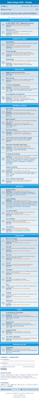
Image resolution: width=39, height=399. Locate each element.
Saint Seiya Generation (20, 350)
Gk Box (25, 172)
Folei (34, 157)
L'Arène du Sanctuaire (13, 85)
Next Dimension (11, 204)
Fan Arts (8, 247)
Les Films (16, 193)
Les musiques (10, 219)
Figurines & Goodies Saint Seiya (16, 144)
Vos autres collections (13, 337)
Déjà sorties (23, 114)
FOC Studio (18, 172)
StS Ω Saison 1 (32, 193)
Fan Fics (8, 255)
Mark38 (10, 386)
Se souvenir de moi (28, 366)
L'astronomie (27, 230)
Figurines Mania (16, 351)
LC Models (15, 160)
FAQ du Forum (10, 30)
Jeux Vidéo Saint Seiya (20, 149)
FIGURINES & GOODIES (19, 105)
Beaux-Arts (13, 90)
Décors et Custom (11, 239)
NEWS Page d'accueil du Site (15, 72)
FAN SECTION (19, 236)
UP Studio (27, 173)
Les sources (10, 227)
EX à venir (17, 124)
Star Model (31, 172)
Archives (17, 99)
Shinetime (30, 160)
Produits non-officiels (13, 154)
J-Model (32, 159)
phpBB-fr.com (22, 395)
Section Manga (10, 199)
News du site (10, 78)
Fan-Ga (8, 263)
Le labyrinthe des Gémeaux (25, 90)
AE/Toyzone (28, 157)
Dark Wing (17, 201)
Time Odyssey (26, 206)
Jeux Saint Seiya (19, 332)
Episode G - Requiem (32, 202)
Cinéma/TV (17, 324)
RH (25, 160)
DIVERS (19, 309)
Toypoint (29, 161)
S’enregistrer (13, 357)
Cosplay (8, 292)
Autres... (32, 324)
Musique (22, 325)
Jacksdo (26, 159)
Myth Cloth (9, 108)
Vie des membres (19, 64)
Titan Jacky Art (19, 173)
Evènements (10, 59)
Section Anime (10, 189)
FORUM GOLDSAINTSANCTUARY (19, 20)
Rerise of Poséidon (22, 204)
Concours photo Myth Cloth (22, 88)
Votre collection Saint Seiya (15, 179)
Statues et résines (11, 167)
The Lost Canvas (21, 194)
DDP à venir (18, 133)
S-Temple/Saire (21, 161)
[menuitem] (5, 6)
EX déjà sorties (26, 124)
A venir (16, 114)
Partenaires (9, 347)
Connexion (4, 357)
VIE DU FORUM (19, 69)
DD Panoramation (11, 130)
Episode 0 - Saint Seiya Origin (29, 201)
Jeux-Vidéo (25, 324)
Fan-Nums (9, 269)
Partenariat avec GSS (19, 344)
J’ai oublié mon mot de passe (8, 366)
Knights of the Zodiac (27, 192)
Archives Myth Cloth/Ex (18, 100)
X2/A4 (12, 174)
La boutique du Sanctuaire (14, 312)
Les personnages (11, 210)
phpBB (14, 393)
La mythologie (18, 230)
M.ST (21, 160)
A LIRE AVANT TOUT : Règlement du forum (20, 23)
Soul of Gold (23, 193)
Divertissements (11, 330)
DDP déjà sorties (27, 133)
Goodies (31, 148)
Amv (7, 284)
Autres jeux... (28, 332)
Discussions (10, 322)
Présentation (10, 42)
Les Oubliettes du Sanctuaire (15, 94)
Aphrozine (9, 300)
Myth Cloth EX (10, 119)
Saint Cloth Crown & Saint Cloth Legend (19, 138)
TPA (12, 173)
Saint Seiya (17, 192)
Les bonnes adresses (28, 316)
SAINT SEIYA (19, 186)
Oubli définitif (24, 99)
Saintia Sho (17, 205)
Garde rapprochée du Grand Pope (21, 25)
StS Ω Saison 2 (11, 194)
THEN (19, 206)
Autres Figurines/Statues (21, 148)
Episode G (10, 202)
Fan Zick (8, 278)
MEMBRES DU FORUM (19, 39)
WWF (33, 173)
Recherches (18, 316)
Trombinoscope (11, 51)
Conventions (29, 64)
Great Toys (19, 159)
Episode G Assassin (20, 202)
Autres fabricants (19, 157)
